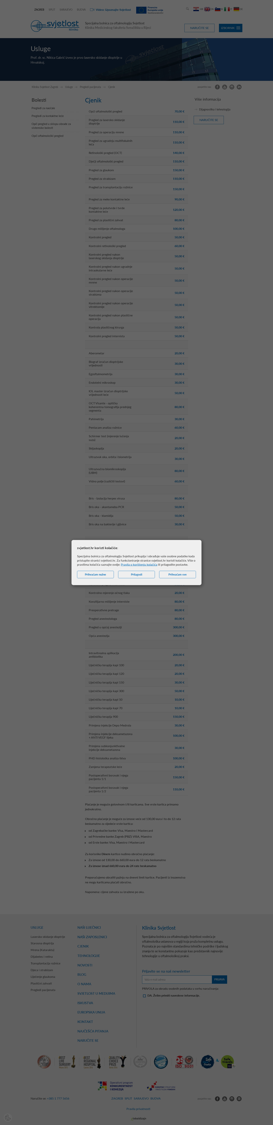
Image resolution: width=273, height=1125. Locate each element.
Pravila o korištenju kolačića (139, 564)
